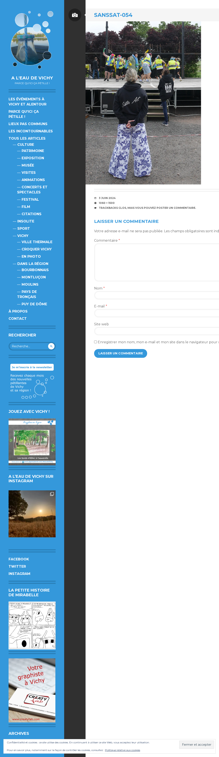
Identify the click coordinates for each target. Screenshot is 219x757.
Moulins (30, 284)
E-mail (100, 306)
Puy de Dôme (34, 304)
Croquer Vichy (37, 249)
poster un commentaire (176, 207)
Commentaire (107, 240)
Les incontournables (31, 131)
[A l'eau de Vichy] (32, 40)
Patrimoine (33, 151)
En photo (31, 256)
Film (26, 207)
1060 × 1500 (107, 203)
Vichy (22, 236)
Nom (99, 288)
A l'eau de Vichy (32, 77)
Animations (33, 180)
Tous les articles (27, 138)
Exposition (33, 158)
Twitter (17, 566)
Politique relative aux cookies (122, 750)
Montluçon (34, 277)
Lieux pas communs (28, 124)
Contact (18, 319)
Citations (31, 214)
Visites (29, 173)
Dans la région (32, 264)
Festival (30, 199)
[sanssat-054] (143, 102)
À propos (18, 311)
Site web (101, 324)
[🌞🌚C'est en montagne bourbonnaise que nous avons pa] (32, 513)
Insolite (25, 221)
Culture (25, 145)
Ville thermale (37, 242)
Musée (28, 165)
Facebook (19, 559)
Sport (23, 229)
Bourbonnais (35, 270)
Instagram (19, 574)
